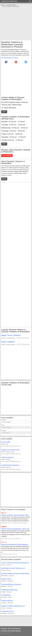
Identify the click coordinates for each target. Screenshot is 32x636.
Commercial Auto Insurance (11, 584)
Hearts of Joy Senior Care (10, 449)
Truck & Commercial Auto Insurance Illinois (16, 562)
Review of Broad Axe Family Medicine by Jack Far (16, 544)
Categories (4, 628)
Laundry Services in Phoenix (9, 57)
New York (3, 581)
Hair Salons (10, 581)
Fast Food (10, 602)
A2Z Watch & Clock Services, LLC (13, 568)
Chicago (3, 564)
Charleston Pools (7, 611)
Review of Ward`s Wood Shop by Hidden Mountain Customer (16, 515)
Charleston (4, 613)
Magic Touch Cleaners (11, 335)
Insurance (8, 467)
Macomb (3, 591)
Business (8, 459)
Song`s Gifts (5, 442)
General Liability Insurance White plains (15, 573)
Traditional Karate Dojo (9, 590)
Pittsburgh (4, 586)
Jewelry (10, 597)
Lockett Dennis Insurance (10, 465)
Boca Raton (4, 597)
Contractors (9, 608)
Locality (3, 430)
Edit (4, 111)
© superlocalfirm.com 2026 (11, 631)
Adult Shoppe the (7, 457)
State (2, 425)
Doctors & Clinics (10, 451)
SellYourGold (6, 595)
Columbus (4, 602)
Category (4, 419)
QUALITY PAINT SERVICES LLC (13, 606)
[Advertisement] (16, 24)
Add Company (16, 628)
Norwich (3, 570)
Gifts (7, 444)
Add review (7, 155)
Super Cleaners (8, 342)
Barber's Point (6, 579)
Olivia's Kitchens (7, 600)
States (9, 628)
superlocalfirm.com (9, 1)
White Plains (4, 575)
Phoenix (3, 338)
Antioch (3, 608)
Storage (8, 570)
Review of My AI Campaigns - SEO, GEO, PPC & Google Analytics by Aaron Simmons (16, 529)
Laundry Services (10, 338)
